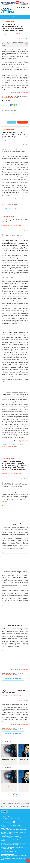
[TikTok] (26, 8)
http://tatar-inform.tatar (21, 92)
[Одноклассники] (12, 105)
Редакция (22, 17)
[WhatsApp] (14, 105)
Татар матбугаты (8, 21)
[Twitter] (17, 8)
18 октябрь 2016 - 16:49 (15, 473)
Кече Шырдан (15, 426)
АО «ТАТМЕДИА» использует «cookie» (9, 855)
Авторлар (8, 806)
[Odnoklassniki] (21, 8)
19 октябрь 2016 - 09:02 (15, 140)
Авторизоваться (12, 122)
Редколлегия (25, 803)
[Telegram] (28, 8)
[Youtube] (24, 8)
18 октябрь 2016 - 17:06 (15, 225)
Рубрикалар (15, 17)
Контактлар (16, 806)
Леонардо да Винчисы (15, 432)
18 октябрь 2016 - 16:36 (15, 695)
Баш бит (3, 17)
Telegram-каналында (7, 97)
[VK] (19, 8)
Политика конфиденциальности (8, 861)
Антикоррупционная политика (7, 854)
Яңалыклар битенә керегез (11, 208)
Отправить (22, 122)
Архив (8, 17)
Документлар (24, 806)
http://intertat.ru (23, 441)
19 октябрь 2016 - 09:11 (15, 33)
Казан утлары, (5, 34)
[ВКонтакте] (11, 105)
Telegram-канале (6, 204)
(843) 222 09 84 (17, 818)
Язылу (2, 806)
